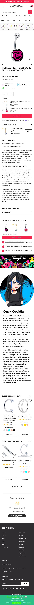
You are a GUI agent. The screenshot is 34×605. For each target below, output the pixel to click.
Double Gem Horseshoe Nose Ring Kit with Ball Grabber (25, 462)
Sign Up (24, 583)
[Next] (31, 64)
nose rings (13, 15)
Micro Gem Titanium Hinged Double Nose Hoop (25, 416)
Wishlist (21, 535)
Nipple (8, 20)
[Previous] (2, 64)
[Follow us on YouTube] (16, 588)
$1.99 (20, 20)
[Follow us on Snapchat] (23, 588)
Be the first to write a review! (17, 515)
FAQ (3, 541)
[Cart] (31, 7)
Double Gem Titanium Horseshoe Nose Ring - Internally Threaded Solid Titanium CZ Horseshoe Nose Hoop (9, 418)
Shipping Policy (23, 553)
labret (23, 15)
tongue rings (28, 15)
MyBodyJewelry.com (17, 594)
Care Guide (22, 550)
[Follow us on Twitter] (7, 588)
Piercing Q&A (5, 547)
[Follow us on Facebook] (3, 588)
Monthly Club (22, 538)
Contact (4, 535)
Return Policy (22, 556)
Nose (2, 20)
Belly (14, 20)
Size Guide (21, 547)
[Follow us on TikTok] (20, 588)
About (3, 538)
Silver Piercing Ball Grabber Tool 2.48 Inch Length (9, 461)
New (30, 20)
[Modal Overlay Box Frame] (17, 600)
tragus (3, 16)
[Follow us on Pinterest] (13, 588)
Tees (25, 20)
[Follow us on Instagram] (10, 588)
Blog (3, 544)
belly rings (18, 15)
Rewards (21, 544)
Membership (22, 541)
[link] (4, 430)
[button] (28, 396)
